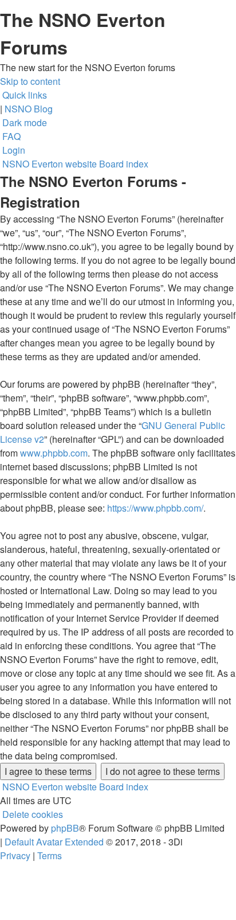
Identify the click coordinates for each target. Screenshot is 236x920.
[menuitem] (10, 136)
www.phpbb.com (54, 452)
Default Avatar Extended (54, 841)
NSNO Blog (29, 108)
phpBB (65, 828)
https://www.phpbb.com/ (155, 507)
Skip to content (30, 81)
